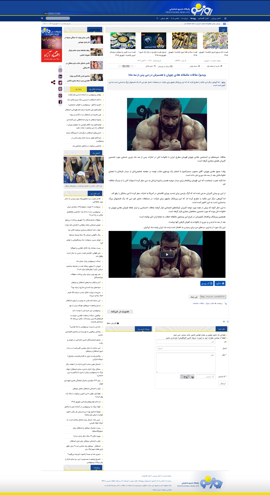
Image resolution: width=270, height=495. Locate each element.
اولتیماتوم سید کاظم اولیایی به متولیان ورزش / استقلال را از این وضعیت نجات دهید (85, 126)
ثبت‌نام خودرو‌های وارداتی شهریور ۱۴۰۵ (85, 401)
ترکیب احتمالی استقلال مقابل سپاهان (86, 388)
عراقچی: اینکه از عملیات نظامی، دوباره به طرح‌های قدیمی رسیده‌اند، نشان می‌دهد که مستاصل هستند (86, 318)
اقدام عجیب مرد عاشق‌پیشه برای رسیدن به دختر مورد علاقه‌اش (84, 200)
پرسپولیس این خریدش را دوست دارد (86, 310)
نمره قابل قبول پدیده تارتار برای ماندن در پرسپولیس (87, 139)
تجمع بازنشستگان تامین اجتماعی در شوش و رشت (85, 341)
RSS (103, 481)
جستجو (147, 481)
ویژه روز (78, 89)
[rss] (157, 18)
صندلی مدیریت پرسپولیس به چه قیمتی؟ (85, 326)
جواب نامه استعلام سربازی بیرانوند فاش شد (84, 230)
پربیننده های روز (95, 89)
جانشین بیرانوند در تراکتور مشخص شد (86, 146)
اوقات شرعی (110, 481)
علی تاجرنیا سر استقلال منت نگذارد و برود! (85, 114)
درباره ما (185, 18)
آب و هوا (119, 481)
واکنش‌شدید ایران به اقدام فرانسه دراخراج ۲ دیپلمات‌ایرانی (85, 358)
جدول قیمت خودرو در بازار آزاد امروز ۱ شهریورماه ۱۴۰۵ (152, 54)
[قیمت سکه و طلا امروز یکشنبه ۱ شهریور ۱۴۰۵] (182, 40)
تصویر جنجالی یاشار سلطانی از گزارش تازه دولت (82, 225)
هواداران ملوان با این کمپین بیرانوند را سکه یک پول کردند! (84, 395)
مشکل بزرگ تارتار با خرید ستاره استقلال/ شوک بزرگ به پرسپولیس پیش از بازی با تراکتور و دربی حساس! (84, 372)
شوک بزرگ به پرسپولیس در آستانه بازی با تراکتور (82, 406)
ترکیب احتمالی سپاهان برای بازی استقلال (85, 441)
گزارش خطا (112, 323)
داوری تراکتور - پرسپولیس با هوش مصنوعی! (84, 104)
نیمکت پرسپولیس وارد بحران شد (88, 261)
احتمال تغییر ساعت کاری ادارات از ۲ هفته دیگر (83, 364)
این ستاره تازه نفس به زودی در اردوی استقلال (83, 300)
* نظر (224, 355)
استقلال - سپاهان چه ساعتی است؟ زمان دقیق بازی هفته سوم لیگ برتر (84, 448)
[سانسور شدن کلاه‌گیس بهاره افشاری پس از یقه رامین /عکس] (96, 78)
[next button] (67, 152)
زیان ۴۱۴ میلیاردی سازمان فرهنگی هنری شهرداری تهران (83, 382)
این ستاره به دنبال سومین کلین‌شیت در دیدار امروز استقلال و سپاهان (85, 349)
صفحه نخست (216, 61)
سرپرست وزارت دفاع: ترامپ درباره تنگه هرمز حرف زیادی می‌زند (85, 294)
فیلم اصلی (214, 291)
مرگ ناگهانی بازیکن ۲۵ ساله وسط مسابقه (84, 235)
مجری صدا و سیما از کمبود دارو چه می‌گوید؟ (84, 454)
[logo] (200, 481)
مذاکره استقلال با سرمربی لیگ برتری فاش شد (84, 99)
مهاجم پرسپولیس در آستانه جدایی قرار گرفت (84, 94)
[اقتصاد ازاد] (51, 55)
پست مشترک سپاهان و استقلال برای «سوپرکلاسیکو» (88, 429)
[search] (43, 18)
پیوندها (193, 18)
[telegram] (60, 83)
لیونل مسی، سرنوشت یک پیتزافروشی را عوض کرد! (84, 241)
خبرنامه (126, 481)
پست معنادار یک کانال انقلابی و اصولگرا (85, 248)
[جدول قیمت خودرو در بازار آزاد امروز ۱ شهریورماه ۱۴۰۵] (151, 40)
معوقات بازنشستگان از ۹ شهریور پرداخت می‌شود (82, 220)
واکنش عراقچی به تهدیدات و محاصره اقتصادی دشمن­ (84, 333)
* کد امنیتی (222, 376)
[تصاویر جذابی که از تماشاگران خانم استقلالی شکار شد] (84, 176)
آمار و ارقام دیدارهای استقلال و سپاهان (85, 282)
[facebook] (60, 102)
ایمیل (224, 348)
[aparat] (60, 89)
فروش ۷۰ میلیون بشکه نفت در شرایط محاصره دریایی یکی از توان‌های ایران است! (84, 268)
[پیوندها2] (51, 42)
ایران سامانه (157, 489)
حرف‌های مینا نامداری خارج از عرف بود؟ (85, 287)
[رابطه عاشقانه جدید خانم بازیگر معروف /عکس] (96, 52)
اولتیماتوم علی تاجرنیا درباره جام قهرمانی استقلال (83, 109)
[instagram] (60, 70)
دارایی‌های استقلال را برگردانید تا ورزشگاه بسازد (83, 132)
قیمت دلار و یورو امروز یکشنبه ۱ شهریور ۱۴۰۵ (213, 54)
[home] (224, 18)
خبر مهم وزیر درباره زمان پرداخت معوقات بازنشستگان (87, 276)
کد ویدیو (205, 283)
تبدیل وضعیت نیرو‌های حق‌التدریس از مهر (84, 305)
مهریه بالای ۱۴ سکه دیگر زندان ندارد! (86, 436)
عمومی (206, 61)
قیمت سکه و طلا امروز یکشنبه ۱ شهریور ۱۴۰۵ (182, 54)
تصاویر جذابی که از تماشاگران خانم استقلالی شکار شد (83, 187)
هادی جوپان (209, 303)
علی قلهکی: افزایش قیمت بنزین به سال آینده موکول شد (85, 255)
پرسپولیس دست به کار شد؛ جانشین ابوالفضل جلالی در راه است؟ (85, 213)
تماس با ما (175, 18)
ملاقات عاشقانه (198, 303)
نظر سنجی (164, 18)
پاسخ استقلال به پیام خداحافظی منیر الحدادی (84, 119)
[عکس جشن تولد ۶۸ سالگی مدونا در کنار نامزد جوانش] (96, 39)
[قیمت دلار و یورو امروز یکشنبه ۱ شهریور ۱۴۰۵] (213, 40)
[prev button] (73, 152)
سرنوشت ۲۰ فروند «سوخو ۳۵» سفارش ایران (83, 206)
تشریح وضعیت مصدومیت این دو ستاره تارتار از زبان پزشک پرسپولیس (84, 461)
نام (225, 342)
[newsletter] (120, 312)
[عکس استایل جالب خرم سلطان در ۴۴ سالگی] (96, 65)
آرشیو (154, 481)
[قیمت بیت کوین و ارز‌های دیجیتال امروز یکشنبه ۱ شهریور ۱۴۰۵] (120, 40)
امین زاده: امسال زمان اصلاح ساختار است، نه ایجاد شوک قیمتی (85, 421)
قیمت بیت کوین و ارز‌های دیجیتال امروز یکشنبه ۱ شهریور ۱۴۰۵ (122, 54)
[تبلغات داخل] (51, 31)
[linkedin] (60, 77)
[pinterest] (60, 96)
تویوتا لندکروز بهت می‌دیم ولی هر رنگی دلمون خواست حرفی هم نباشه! (84, 413)
